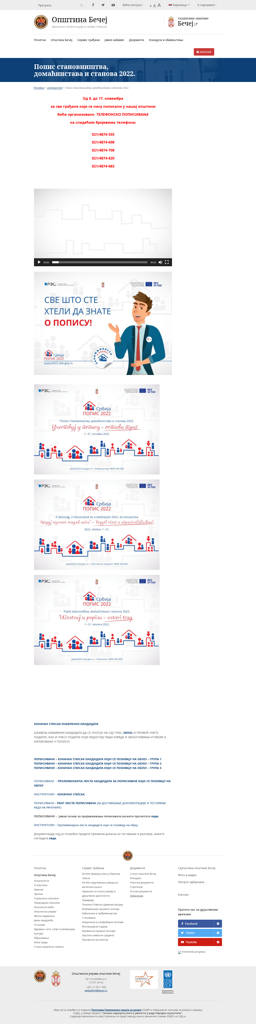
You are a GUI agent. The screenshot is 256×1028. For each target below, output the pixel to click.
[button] (103, 227)
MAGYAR (205, 52)
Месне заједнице (44, 916)
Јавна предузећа (43, 920)
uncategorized (54, 88)
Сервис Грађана (93, 868)
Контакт (183, 894)
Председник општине (47, 902)
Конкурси (135, 878)
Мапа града (41, 942)
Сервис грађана (88, 40)
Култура (38, 933)
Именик (38, 889)
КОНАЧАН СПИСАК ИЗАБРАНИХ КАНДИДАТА (66, 724)
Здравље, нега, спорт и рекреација (54, 929)
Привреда (88, 900)
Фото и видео (187, 875)
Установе (39, 924)
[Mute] (160, 262)
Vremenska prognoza (193, 951)
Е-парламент (206, 5)
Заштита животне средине (98, 935)
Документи (136, 40)
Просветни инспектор (95, 939)
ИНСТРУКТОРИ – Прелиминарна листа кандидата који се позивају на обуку (86, 825)
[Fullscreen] (167, 262)
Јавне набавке (114, 40)
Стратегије (136, 887)
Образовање (41, 938)
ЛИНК (128, 733)
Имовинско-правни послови (98, 931)
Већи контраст (133, 5)
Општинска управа (45, 911)
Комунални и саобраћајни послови (102, 922)
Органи (38, 894)
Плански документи (142, 882)
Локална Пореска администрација (102, 904)
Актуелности (41, 880)
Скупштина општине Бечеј (196, 868)
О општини (40, 885)
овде (154, 816)
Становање (89, 917)
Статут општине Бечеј (143, 873)
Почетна (40, 40)
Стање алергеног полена (49, 946)
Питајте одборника (191, 882)
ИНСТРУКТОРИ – (59, 794)
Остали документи (141, 891)
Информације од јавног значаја (100, 909)
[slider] (99, 262)
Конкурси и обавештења (166, 40)
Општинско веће (44, 907)
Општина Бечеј (61, 40)
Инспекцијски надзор (94, 926)
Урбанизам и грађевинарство (99, 913)
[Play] (39, 262)
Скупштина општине (46, 898)
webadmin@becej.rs (96, 990)
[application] (103, 227)
